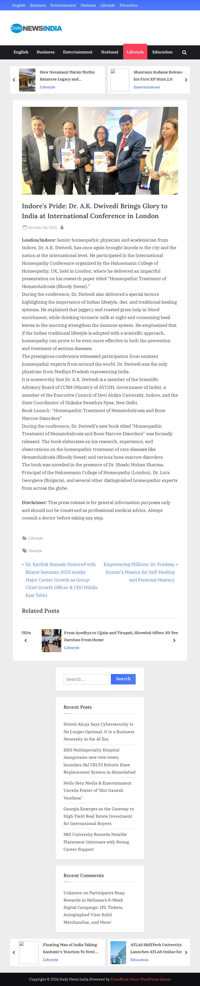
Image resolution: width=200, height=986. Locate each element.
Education (129, 5)
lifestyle (35, 550)
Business (38, 5)
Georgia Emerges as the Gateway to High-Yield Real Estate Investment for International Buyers (99, 816)
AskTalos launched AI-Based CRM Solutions (164, 75)
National (88, 5)
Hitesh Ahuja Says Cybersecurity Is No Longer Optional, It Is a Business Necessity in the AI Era (99, 731)
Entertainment (63, 5)
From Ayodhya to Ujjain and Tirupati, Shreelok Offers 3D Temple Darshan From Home (113, 636)
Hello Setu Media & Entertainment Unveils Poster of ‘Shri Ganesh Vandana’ (98, 790)
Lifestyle (107, 5)
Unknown (73, 892)
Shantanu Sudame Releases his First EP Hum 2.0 (71, 75)
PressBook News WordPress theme (140, 979)
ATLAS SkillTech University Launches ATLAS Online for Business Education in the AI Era (69, 948)
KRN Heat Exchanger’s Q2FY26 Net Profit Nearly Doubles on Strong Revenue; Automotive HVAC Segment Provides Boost (163, 948)
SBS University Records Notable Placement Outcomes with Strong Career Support (96, 841)
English (19, 5)
